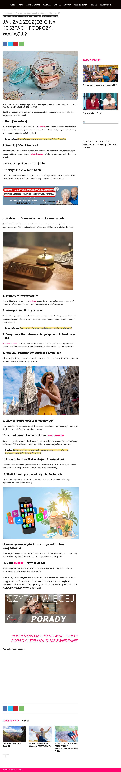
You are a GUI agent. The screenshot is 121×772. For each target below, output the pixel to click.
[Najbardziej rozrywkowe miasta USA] (100, 73)
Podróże (47, 5)
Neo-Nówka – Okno (92, 113)
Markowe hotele (10, 343)
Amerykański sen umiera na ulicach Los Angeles (41, 139)
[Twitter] (10, 44)
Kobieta (57, 5)
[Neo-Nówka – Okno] (100, 101)
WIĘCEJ (25, 720)
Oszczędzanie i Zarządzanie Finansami (22, 16)
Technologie (105, 5)
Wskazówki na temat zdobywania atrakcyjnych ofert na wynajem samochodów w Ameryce (36, 451)
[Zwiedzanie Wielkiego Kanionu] (14, 734)
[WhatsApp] (21, 44)
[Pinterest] (15, 44)
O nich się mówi (33, 5)
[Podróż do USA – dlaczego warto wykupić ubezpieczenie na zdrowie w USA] (66, 734)
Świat (20, 5)
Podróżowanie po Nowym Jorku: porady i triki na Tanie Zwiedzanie (44, 638)
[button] (115, 5)
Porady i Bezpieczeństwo (50, 16)
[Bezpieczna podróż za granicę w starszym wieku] (40, 734)
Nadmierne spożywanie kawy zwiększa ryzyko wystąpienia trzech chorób (100, 144)
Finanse (93, 5)
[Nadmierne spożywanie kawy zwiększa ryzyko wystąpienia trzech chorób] (100, 130)
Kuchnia (67, 5)
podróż (42, 127)
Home (12, 5)
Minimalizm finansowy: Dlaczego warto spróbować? (46, 328)
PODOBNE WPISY (11, 720)
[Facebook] (5, 44)
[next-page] (7, 755)
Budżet (18, 563)
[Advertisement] (100, 35)
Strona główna (8, 13)
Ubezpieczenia (80, 5)
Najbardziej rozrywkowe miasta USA (100, 85)
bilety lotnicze (37, 154)
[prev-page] (4, 755)
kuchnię (33, 301)
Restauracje (56, 435)
